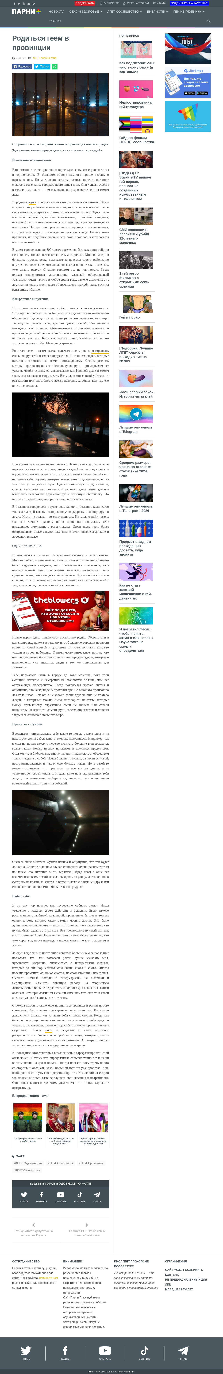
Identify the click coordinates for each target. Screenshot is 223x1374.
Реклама (159, 3)
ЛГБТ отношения (61, 1163)
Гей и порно (129, 317)
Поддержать (85, 3)
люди (48, 1030)
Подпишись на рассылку (189, 3)
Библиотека (157, 11)
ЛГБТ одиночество (29, 1163)
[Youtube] (24, 3)
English (56, 21)
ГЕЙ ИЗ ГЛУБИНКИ (187, 11)
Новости (56, 11)
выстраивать (100, 350)
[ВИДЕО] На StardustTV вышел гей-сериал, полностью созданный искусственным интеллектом (135, 186)
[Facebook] (15, 3)
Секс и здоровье (84, 11)
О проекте (111, 3)
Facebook (24, 66)
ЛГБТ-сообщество (123, 11)
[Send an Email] (29, 3)
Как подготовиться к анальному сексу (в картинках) (137, 67)
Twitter (44, 66)
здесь (32, 202)
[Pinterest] (34, 3)
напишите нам (48, 1277)
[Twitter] (19, 3)
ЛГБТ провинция (91, 1163)
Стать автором (137, 3)
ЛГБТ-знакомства (28, 1170)
